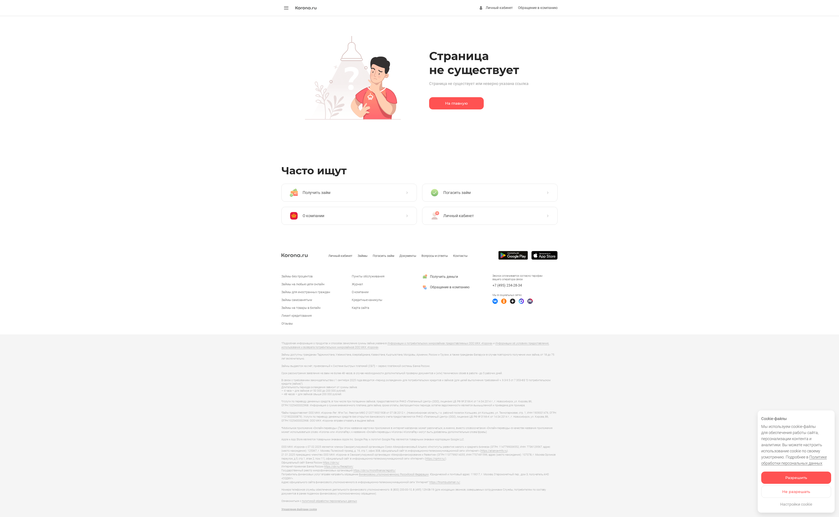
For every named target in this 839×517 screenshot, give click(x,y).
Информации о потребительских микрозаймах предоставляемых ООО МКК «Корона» (439, 343)
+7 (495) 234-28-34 (507, 285)
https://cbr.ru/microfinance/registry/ (374, 470)
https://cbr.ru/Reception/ (338, 466)
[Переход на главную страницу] (306, 8)
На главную (456, 103)
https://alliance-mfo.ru (494, 450)
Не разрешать (796, 491)
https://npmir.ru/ (435, 458)
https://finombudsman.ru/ (444, 482)
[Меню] (286, 7)
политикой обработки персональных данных (329, 501)
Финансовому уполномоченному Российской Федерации (394, 474)
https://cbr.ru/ (331, 462)
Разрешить (796, 478)
